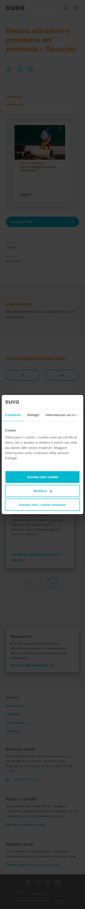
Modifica (40, 490)
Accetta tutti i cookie (42, 477)
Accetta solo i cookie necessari (42, 504)
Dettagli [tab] (33, 415)
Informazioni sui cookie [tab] (64, 415)
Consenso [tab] (13, 415)
